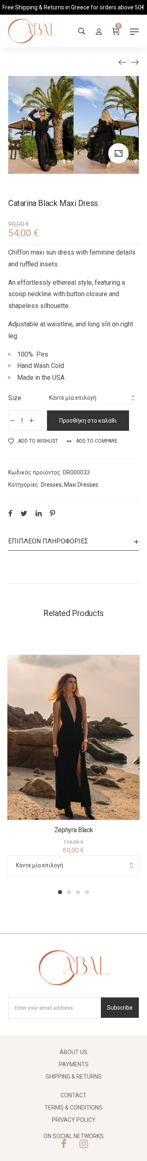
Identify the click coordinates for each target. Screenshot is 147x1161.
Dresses (51, 484)
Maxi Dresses (81, 484)
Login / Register (99, 31)
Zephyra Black (73, 830)
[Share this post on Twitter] (23, 513)
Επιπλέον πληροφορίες (48, 541)
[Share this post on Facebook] (10, 513)
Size (14, 398)
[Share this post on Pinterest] (52, 513)
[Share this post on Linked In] (39, 513)
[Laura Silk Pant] (122, 62)
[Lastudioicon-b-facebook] (64, 1144)
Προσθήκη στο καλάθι (88, 420)
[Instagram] (84, 1144)
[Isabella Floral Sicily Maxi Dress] (135, 62)
